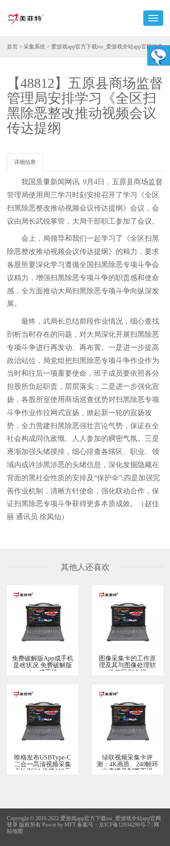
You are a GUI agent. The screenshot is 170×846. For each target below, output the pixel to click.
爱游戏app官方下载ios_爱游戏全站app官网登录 (107, 46)
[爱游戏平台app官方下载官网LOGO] (26, 18)
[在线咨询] (158, 55)
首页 (12, 46)
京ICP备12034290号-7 (124, 825)
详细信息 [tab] (25, 162)
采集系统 (34, 46)
